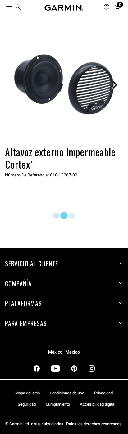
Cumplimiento (58, 404)
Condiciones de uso (67, 393)
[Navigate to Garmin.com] (64, 8)
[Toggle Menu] (3, 6)
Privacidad (103, 393)
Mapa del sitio (27, 393)
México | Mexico (64, 352)
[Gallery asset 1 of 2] (64, 85)
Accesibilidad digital (97, 404)
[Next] (114, 84)
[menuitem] (18, 8)
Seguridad (27, 404)
